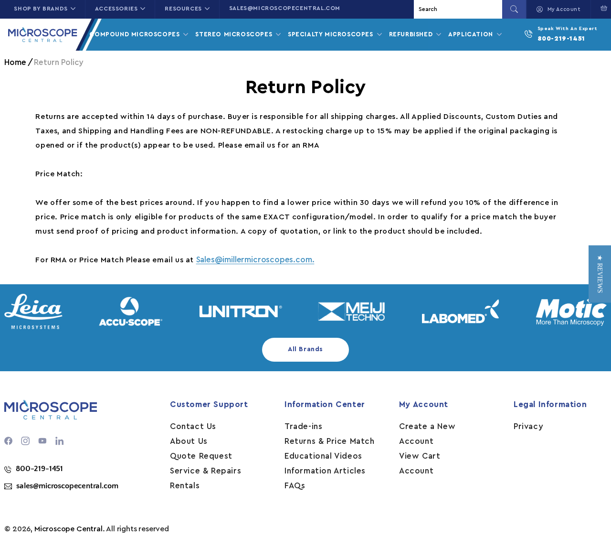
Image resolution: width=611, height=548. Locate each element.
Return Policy (58, 62)
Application (471, 34)
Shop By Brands (40, 8)
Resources (183, 8)
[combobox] (459, 9)
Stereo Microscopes (234, 34)
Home (15, 62)
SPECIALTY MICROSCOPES (331, 34)
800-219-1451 (561, 38)
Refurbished (412, 34)
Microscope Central (68, 529)
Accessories (116, 8)
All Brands (305, 349)
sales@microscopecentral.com (284, 8)
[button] (600, 274)
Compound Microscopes (135, 34)
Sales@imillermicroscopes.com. (255, 260)
